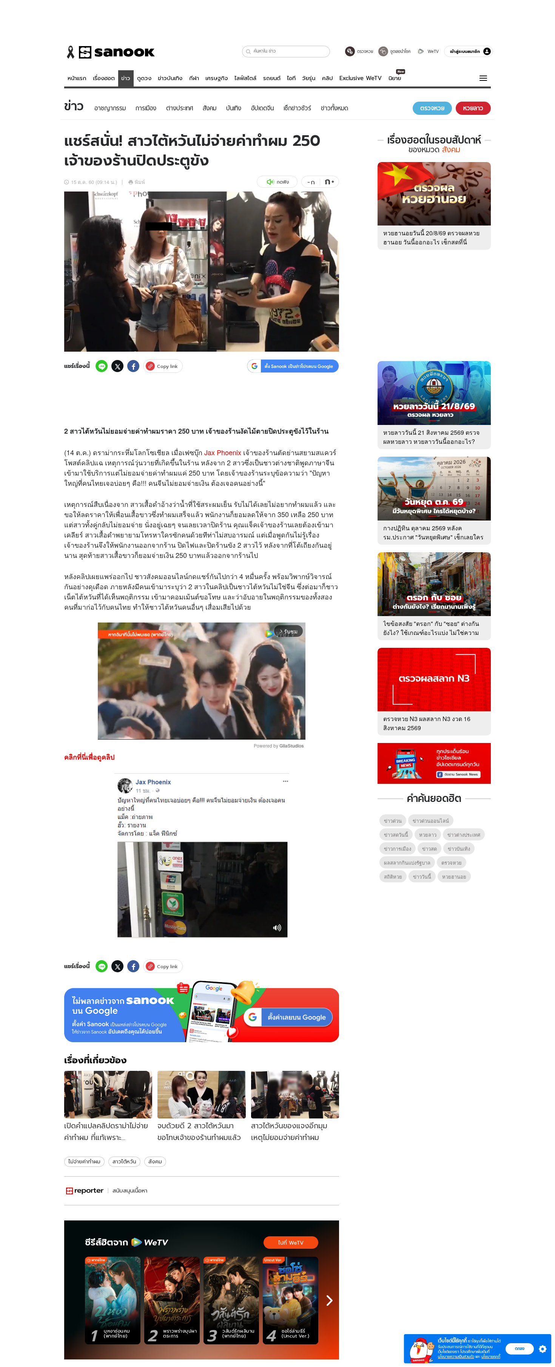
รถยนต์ (272, 78)
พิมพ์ (140, 181)
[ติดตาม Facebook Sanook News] (434, 762)
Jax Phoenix (222, 452)
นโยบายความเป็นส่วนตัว (456, 1357)
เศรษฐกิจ (216, 78)
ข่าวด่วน (393, 820)
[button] (248, 51)
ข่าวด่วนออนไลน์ (431, 820)
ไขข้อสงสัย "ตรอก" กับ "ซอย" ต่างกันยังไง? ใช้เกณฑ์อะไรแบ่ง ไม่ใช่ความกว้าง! (431, 632)
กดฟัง (283, 182)
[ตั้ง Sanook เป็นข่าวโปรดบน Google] (201, 1012)
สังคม (155, 1161)
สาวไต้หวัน (124, 1161)
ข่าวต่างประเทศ (463, 834)
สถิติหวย (393, 876)
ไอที (291, 78)
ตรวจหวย (451, 862)
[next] (329, 1300)
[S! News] (85, 1190)
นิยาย (394, 78)
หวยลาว (427, 834)
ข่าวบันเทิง (170, 78)
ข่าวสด (429, 848)
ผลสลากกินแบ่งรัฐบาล (407, 862)
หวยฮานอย (454, 876)
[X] (117, 366)
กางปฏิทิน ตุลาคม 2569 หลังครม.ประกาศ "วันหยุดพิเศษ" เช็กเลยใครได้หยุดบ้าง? (433, 537)
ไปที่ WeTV (291, 1243)
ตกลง (519, 1348)
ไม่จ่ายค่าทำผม (84, 1161)
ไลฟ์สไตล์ (245, 78)
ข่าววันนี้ (422, 876)
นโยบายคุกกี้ (490, 1357)
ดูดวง (144, 78)
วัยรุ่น (308, 78)
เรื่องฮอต (104, 78)
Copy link (167, 366)
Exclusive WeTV (360, 78)
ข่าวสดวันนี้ (396, 834)
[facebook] (133, 366)
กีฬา (194, 78)
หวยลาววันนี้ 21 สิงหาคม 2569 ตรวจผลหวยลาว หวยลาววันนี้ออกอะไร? (431, 437)
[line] (102, 366)
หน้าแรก (77, 78)
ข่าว (125, 78)
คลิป (327, 78)
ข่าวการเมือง (397, 848)
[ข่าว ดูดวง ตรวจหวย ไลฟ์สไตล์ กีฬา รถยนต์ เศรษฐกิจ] (109, 52)
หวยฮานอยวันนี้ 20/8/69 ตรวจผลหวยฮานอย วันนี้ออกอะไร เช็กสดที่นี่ (431, 237)
